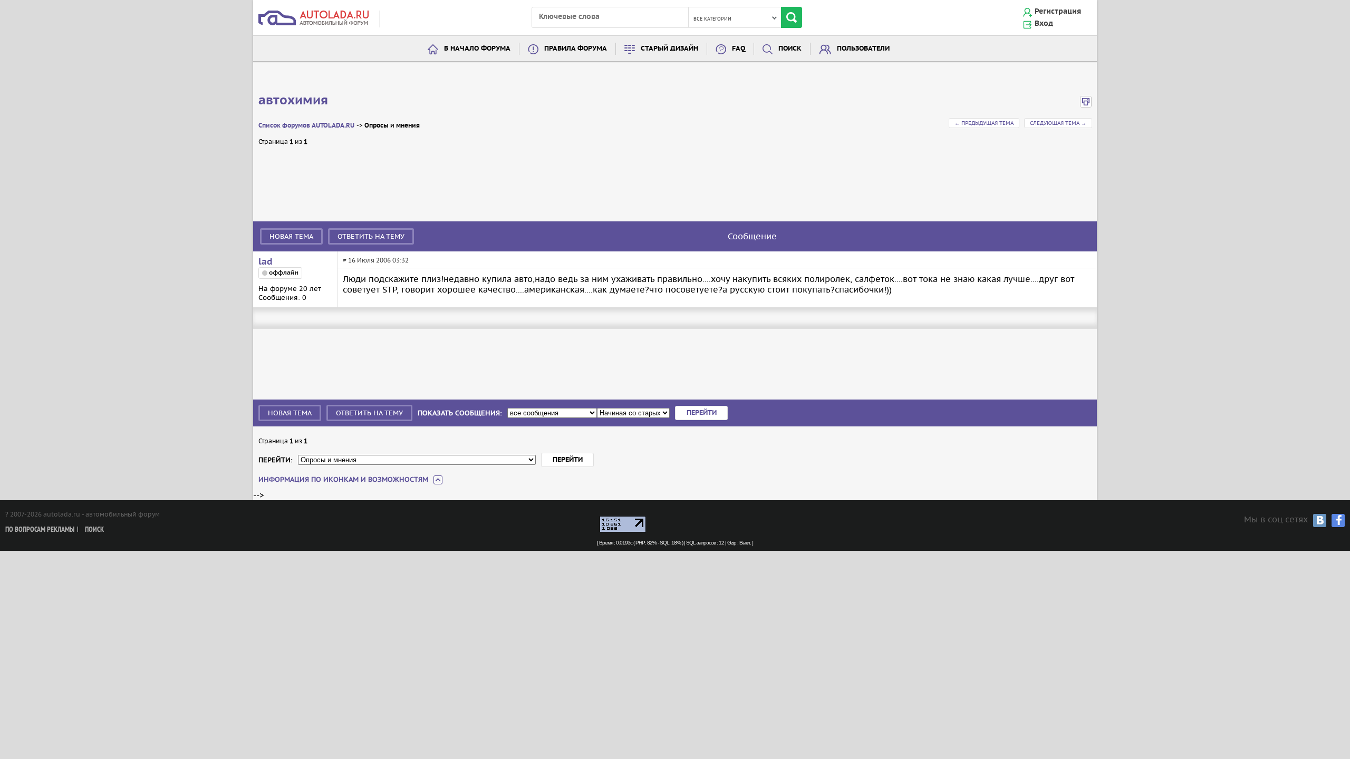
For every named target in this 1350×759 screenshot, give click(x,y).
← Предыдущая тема (984, 123)
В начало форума (477, 49)
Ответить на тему (371, 236)
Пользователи (863, 49)
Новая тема (291, 236)
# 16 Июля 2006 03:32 (376, 260)
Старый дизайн (669, 49)
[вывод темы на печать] (1086, 105)
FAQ (738, 49)
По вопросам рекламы (39, 530)
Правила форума (575, 49)
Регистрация (1058, 11)
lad (265, 262)
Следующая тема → (1058, 123)
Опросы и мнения (392, 126)
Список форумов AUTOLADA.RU (306, 126)
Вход (1044, 24)
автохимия (293, 100)
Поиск (790, 49)
